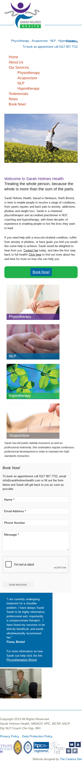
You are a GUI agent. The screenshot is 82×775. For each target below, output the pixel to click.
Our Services (19, 67)
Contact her (31, 250)
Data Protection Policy (37, 736)
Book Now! (17, 104)
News (13, 99)
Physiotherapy (28, 73)
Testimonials (18, 94)
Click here (35, 254)
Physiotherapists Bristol (22, 659)
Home (13, 57)
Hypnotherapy (28, 88)
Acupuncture (27, 78)
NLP (20, 83)
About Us (16, 62)
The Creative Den (71, 759)
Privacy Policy (9, 736)
